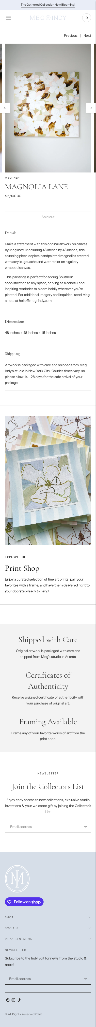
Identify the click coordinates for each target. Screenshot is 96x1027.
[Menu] (8, 17)
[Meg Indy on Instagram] (13, 1000)
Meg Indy (12, 177)
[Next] (91, 108)
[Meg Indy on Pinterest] (8, 1000)
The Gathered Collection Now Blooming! (48, 4)
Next (87, 35)
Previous (71, 35)
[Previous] (5, 108)
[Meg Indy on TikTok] (19, 1000)
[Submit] (85, 826)
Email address (19, 820)
